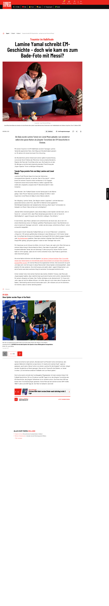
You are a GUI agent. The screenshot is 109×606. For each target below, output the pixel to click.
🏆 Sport (38, 7)
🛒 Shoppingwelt (48, 7)
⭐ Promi (31, 7)
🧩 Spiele (57, 7)
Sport (7, 33)
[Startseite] (3, 33)
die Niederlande (23, 238)
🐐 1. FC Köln (16, 7)
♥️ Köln (24, 7)
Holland (18, 33)
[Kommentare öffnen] (73, 131)
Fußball (13, 33)
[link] (7, 4)
